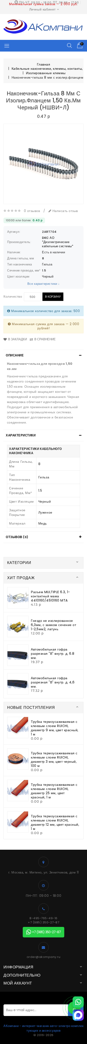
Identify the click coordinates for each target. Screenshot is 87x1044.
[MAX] (78, 1015)
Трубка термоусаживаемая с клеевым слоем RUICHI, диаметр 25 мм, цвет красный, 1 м (54, 791)
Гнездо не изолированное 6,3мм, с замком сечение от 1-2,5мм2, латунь (53, 624)
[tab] (43, 355)
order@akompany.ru (44, 957)
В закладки (17, 339)
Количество (12, 296)
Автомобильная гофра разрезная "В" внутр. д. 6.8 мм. (52, 653)
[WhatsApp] (78, 1002)
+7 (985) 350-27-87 (43, 922)
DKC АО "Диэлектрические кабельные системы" (57, 242)
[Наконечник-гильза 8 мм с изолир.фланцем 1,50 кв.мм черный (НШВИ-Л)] (43, 164)
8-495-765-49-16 (43, 918)
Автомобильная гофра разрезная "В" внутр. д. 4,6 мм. (53, 682)
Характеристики (20, 435)
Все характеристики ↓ (43, 284)
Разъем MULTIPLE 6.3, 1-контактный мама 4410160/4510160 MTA (50, 596)
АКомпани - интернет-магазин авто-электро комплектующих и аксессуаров (43, 1028)
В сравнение (45, 339)
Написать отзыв (64, 211)
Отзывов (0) (17, 537)
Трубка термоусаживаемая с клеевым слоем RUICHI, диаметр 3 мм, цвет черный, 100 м (54, 759)
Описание (15, 355)
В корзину (53, 297)
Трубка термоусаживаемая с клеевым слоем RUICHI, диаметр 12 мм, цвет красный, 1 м (55, 822)
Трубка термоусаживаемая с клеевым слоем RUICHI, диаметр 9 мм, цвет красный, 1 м (54, 728)
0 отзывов (32, 211)
